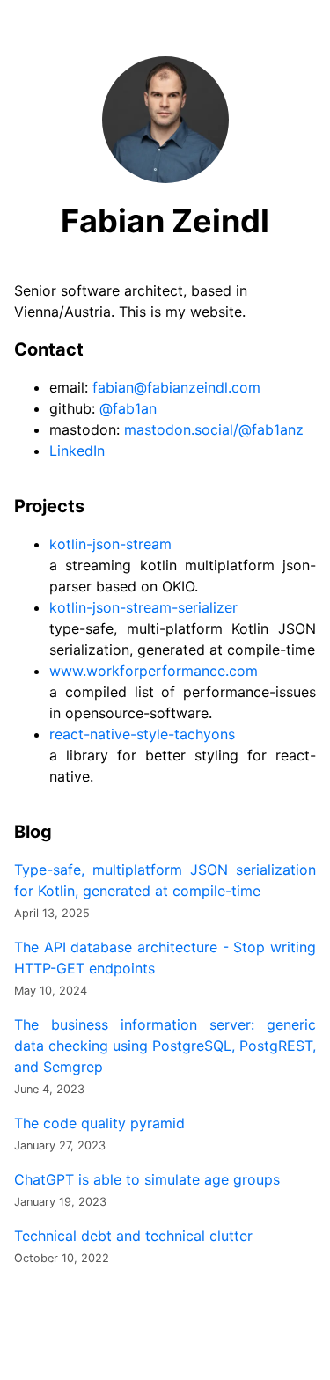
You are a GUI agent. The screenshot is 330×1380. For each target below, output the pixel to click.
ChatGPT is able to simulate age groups (147, 1179)
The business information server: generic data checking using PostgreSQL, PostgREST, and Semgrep (165, 1045)
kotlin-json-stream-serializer (143, 607)
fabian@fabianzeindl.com (176, 387)
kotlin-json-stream (110, 544)
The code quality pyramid (99, 1123)
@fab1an (128, 408)
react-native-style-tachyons (142, 734)
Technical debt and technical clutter (133, 1235)
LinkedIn (77, 450)
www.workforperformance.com (153, 670)
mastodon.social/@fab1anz (214, 429)
